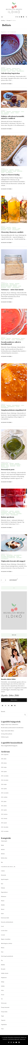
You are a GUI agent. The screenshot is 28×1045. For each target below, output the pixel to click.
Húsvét (2, 909)
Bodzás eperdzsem (7, 517)
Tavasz (2, 514)
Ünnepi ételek (4, 1011)
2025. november (4, 775)
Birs (2, 862)
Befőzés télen (16, 68)
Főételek (3, 888)
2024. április (4, 788)
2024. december (4, 780)
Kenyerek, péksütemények (8, 556)
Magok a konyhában (6, 286)
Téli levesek (3, 1003)
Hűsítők (3, 905)
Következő (13, 580)
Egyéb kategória (4, 879)
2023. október (4, 797)
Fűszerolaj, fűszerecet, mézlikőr (12, 232)
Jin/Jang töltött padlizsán (6, 733)
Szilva (9, 71)
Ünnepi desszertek (5, 1007)
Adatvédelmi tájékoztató (13, 1039)
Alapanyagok (4, 283)
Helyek (2, 900)
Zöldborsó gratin (5, 737)
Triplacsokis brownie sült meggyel (13, 561)
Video (2, 1028)
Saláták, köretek (4, 973)
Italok (14, 227)
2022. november (4, 831)
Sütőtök (3, 986)
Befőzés (3, 68)
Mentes (12, 69)
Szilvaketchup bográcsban (10, 73)
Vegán (13, 71)
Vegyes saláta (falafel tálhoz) (7, 730)
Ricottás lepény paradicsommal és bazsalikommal (12, 727)
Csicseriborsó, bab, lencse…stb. (8, 866)
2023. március (4, 814)
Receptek (3, 71)
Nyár (16, 69)
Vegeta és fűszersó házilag (10, 175)
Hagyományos (4, 69)
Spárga (2, 981)
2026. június (4, 763)
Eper (9, 512)
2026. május (4, 767)
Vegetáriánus (20, 71)
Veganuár (3, 1020)
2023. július (3, 801)
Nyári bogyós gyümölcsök (8, 513)
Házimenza (4, 171)
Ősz (20, 69)
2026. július (3, 758)
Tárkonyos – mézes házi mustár (12, 289)
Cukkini (3, 870)
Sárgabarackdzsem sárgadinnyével (13, 410)
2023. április (4, 810)
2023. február (4, 818)
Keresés (3, 711)
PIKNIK (3, 964)
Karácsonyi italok (6, 228)
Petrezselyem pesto (7, 469)
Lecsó (2, 926)
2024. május (4, 784)
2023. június (4, 805)
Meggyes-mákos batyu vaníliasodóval (9, 724)
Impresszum (22, 1039)
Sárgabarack (11, 406)
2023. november (4, 792)
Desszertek (4, 512)
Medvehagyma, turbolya (6, 943)
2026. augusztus (4, 754)
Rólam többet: (14, 700)
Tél (2, 998)
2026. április (4, 771)
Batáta (2, 845)
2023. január (4, 822)
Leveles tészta (4, 930)
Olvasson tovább (6, 83)
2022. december (4, 827)
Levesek (3, 934)
